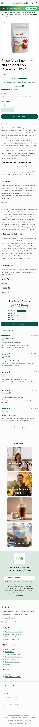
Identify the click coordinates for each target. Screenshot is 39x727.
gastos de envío (17, 96)
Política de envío (26, 720)
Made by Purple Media (11, 705)
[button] (33, 3)
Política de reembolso (15, 717)
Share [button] (5, 123)
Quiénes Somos (10, 649)
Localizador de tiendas (11, 698)
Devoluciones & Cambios (13, 657)
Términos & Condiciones (13, 654)
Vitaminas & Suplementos (14, 632)
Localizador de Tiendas (13, 677)
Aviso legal (28, 723)
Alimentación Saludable (13, 634)
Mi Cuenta (9, 674)
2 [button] (17, 427)
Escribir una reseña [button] (19, 324)
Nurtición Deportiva (12, 639)
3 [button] (20, 427)
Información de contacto (16, 723)
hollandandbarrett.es (17, 715)
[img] (5, 336)
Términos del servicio (15, 720)
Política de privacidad (29, 717)
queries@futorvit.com (13, 618)
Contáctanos (9, 652)
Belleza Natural (10, 637)
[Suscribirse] (33, 578)
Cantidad (4, 106)
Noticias (8, 664)
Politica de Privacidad (12, 662)
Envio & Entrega (10, 659)
